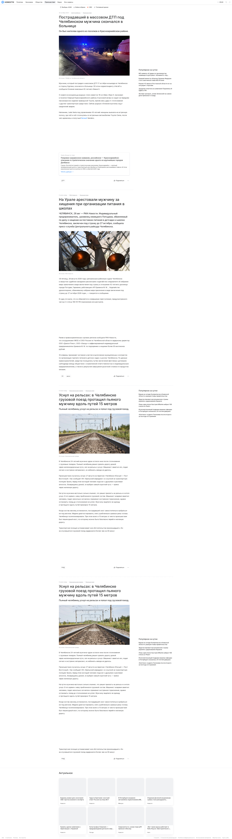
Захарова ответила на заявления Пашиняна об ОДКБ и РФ (155, 89)
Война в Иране (80, 7)
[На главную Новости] (9, 2)
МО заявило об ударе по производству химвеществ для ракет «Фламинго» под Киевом (153, 74)
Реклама (15, 837)
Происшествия (87, 13)
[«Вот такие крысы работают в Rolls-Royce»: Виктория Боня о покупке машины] (159, 820)
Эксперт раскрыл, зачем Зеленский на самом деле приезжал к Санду (155, 94)
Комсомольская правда (76, 390)
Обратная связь (216, 837)
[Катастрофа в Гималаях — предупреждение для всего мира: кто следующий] (101, 820)
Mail (3, 837)
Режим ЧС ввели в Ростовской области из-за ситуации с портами (155, 84)
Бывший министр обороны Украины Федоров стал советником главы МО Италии (155, 79)
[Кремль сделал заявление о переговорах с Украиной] (72, 820)
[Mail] (2, 2)
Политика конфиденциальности (186, 837)
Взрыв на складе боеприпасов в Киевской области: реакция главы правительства (154, 395)
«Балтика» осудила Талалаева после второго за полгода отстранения (155, 415)
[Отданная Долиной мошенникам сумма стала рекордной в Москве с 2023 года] (159, 791)
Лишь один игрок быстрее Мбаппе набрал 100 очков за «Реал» (155, 405)
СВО (90, 7)
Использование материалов (203, 837)
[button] (94, 56)
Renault (84, 118)
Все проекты (22, 837)
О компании (8, 837)
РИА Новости (73, 195)
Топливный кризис (102, 7)
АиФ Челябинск (75, 13)
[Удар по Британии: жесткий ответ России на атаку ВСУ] (101, 791)
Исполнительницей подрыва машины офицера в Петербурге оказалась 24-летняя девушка (155, 410)
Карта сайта (225, 837)
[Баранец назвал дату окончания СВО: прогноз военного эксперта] (72, 791)
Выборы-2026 (67, 7)
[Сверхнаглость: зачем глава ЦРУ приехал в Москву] (130, 820)
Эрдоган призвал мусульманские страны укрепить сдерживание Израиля (153, 400)
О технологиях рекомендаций (168, 837)
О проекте (156, 837)
